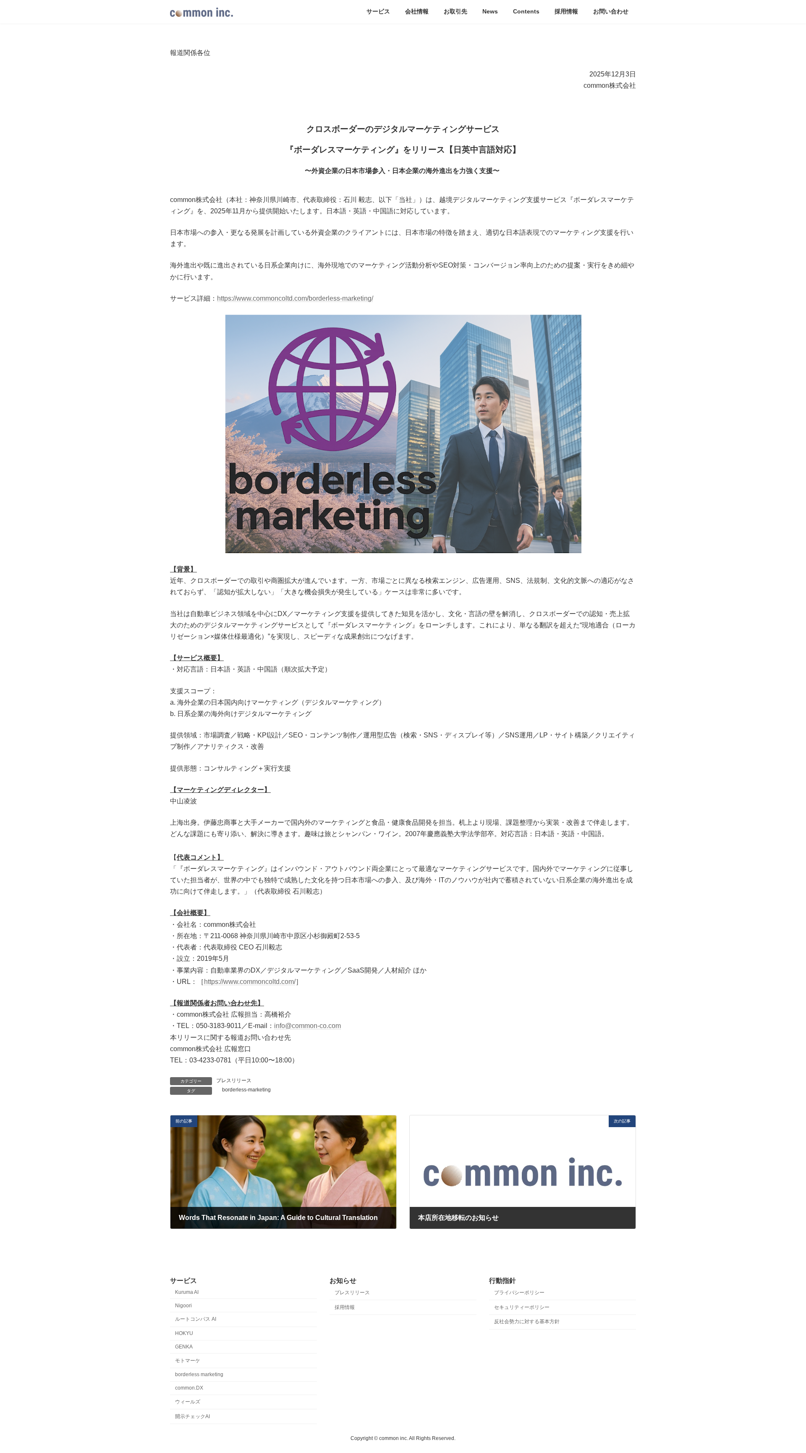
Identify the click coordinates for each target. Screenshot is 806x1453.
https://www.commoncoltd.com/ (250, 981)
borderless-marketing (246, 1090)
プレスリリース (233, 1080)
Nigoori (183, 1306)
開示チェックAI (192, 1416)
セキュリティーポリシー (522, 1307)
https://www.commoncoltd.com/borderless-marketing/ (295, 298)
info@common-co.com (307, 1025)
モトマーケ (187, 1361)
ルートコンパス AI (195, 1319)
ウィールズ (187, 1402)
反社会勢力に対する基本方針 (527, 1322)
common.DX (189, 1388)
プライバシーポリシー (519, 1293)
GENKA (184, 1347)
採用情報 (345, 1307)
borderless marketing (199, 1375)
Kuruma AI (187, 1292)
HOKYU (184, 1333)
